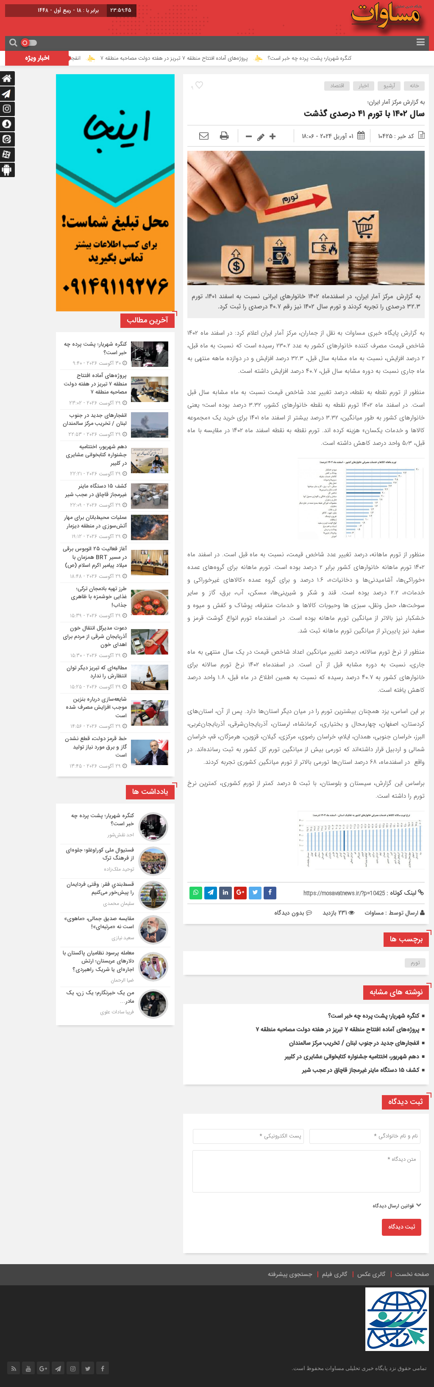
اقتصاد (337, 86)
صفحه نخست (412, 1275)
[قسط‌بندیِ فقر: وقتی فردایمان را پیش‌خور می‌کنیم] (115, 896)
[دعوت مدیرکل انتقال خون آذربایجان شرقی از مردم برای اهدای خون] (115, 642)
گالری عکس (371, 1275)
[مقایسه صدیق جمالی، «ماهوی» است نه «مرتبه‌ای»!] (115, 930)
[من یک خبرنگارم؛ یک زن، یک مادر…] (115, 1003)
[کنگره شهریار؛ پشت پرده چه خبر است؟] (115, 353)
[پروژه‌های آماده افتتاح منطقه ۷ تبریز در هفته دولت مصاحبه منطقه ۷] (115, 389)
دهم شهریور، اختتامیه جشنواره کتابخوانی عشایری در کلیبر (352, 1057)
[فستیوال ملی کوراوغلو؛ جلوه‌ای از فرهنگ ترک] (115, 861)
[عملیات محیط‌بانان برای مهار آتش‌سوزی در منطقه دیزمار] (115, 527)
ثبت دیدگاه (401, 1227)
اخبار (364, 86)
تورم (415, 963)
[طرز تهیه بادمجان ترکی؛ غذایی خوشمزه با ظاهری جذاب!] (115, 602)
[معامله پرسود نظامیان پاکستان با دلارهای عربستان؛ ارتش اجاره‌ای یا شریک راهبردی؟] (115, 967)
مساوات (374, 913)
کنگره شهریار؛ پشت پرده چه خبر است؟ (350, 58)
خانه (414, 86)
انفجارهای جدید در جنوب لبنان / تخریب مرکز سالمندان (354, 1043)
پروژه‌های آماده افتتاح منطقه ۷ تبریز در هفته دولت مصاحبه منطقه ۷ (214, 58)
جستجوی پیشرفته (290, 1275)
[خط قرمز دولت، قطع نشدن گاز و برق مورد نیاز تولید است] (115, 751)
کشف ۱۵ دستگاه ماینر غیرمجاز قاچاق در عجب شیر (360, 1070)
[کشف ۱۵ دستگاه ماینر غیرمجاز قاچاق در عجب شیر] (115, 495)
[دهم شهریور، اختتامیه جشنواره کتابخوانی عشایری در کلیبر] (115, 460)
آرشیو (389, 86)
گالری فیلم (334, 1275)
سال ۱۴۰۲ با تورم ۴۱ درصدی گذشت (364, 114)
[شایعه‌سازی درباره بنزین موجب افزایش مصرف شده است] (115, 713)
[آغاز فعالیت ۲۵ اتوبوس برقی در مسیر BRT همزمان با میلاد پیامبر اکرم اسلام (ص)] (115, 563)
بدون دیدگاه (289, 913)
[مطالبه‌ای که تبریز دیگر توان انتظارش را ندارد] (115, 677)
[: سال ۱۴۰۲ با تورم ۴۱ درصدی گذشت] (203, 136)
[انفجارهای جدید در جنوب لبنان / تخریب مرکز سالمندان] (115, 425)
